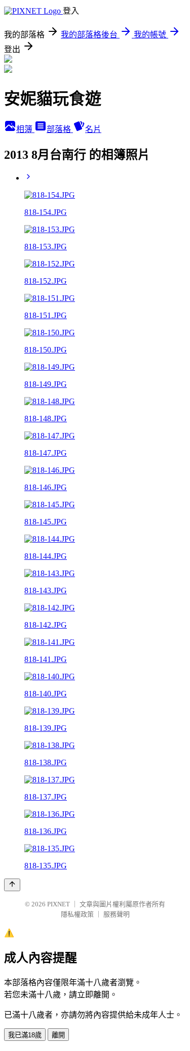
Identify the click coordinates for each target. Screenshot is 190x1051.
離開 (58, 1035)
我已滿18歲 (25, 1035)
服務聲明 (116, 914)
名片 (93, 129)
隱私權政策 (77, 914)
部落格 (60, 129)
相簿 (25, 129)
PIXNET (58, 904)
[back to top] (12, 885)
